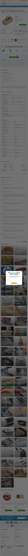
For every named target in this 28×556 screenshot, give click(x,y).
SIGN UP (14, 283)
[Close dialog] (21, 271)
